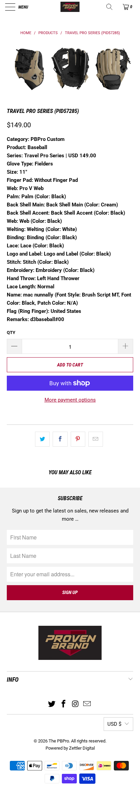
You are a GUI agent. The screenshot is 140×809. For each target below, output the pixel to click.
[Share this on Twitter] (42, 439)
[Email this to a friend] (95, 439)
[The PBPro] (70, 7)
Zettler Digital (82, 748)
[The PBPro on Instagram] (76, 704)
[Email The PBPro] (87, 704)
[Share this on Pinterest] (78, 439)
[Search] (110, 7)
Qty (11, 332)
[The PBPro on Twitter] (52, 704)
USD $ (114, 724)
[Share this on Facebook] (60, 439)
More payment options (70, 400)
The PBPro (59, 740)
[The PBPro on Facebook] (64, 704)
